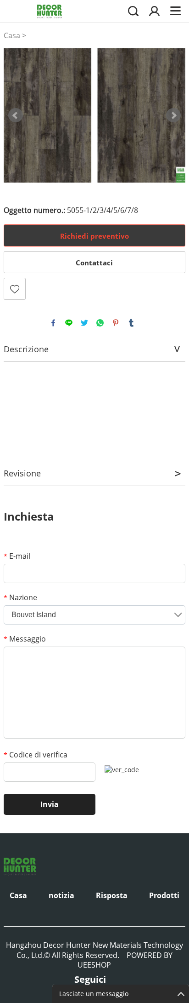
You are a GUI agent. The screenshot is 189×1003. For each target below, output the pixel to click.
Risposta (112, 895)
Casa (12, 35)
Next (173, 115)
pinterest (115, 322)
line (68, 322)
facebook (53, 322)
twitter (84, 322)
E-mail (17, 556)
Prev (15, 115)
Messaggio (25, 639)
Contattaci (94, 262)
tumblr (131, 322)
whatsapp (100, 322)
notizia (61, 895)
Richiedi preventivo (94, 236)
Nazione (20, 597)
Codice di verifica (35, 755)
